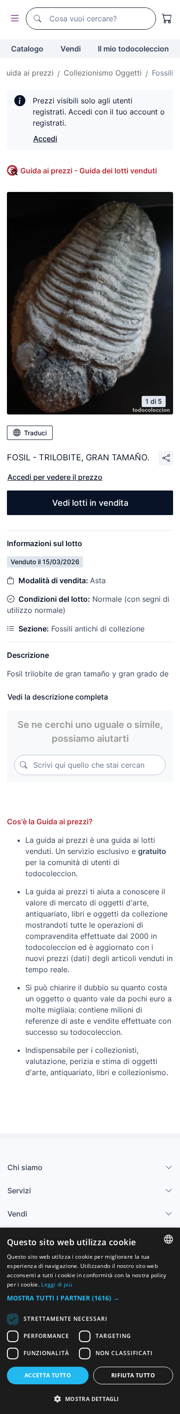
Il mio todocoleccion (133, 48)
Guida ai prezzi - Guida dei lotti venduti (88, 170)
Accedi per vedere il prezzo (54, 477)
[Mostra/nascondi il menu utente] (13, 19)
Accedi (45, 138)
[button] (90, 1298)
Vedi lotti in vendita (90, 503)
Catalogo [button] (27, 48)
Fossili (162, 72)
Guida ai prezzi (27, 72)
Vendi (70, 48)
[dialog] (90, 1321)
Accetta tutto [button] (47, 1375)
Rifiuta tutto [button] (133, 1375)
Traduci (35, 433)
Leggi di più (56, 1284)
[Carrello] (167, 19)
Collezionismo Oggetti (103, 72)
